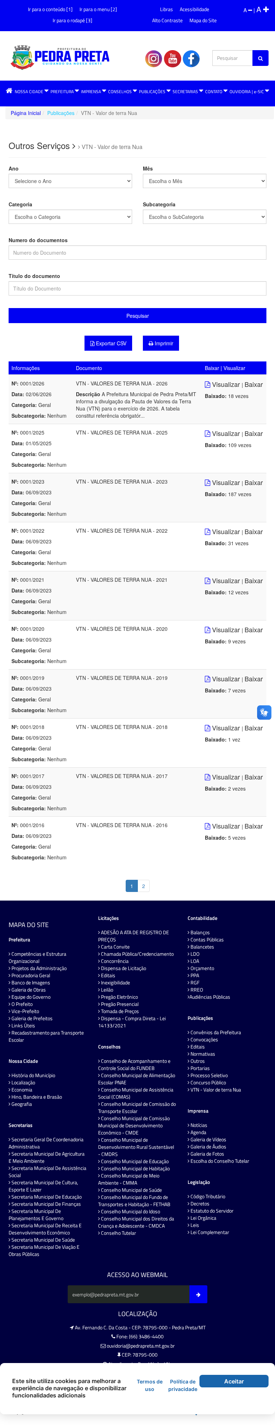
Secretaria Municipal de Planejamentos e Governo (36, 1215)
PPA (194, 975)
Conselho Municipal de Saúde (131, 1190)
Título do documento (34, 275)
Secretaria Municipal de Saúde (42, 1239)
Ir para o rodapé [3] (72, 20)
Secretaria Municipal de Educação (46, 1196)
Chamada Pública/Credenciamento (137, 954)
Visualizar (226, 384)
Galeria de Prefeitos (31, 1018)
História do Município (32, 1075)
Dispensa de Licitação (123, 968)
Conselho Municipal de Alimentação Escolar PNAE (136, 1079)
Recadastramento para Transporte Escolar (46, 1036)
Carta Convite (115, 946)
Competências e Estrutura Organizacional (37, 957)
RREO (196, 989)
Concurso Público (207, 1082)
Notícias (198, 1125)
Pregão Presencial (119, 1004)
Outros (197, 1061)
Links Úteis (22, 1025)
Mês (148, 168)
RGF (194, 982)
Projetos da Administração (38, 968)
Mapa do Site (203, 20)
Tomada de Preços (119, 1011)
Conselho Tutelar (118, 1233)
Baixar (254, 384)
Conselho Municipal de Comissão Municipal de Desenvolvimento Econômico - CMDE (134, 1125)
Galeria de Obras (28, 989)
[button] (9, 91)
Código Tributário (207, 1196)
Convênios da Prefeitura (215, 1032)
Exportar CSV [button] (110, 343)
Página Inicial (26, 112)
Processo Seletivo (208, 1075)
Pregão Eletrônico (119, 997)
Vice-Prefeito (24, 1011)
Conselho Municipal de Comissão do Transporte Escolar (137, 1107)
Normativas (202, 1053)
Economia (21, 1089)
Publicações (60, 112)
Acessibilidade (194, 9)
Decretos (199, 1203)
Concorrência (114, 961)
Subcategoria (159, 204)
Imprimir (163, 343)
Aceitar (234, 1381)
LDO (194, 954)
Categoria (20, 204)
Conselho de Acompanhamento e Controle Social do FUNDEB (134, 1064)
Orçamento (201, 968)
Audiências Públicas (209, 997)
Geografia (21, 1104)
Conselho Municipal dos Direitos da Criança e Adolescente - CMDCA (136, 1222)
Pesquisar (137, 315)
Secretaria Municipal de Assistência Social (47, 1172)
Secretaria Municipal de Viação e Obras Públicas (44, 1250)
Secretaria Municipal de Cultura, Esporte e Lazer (43, 1186)
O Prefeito (21, 1004)
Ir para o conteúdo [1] (50, 9)
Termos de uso (150, 1385)
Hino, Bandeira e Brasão (36, 1096)
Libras (166, 9)
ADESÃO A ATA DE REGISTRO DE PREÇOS (133, 936)
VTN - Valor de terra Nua (215, 1089)
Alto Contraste (167, 20)
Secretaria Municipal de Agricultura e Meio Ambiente (47, 1157)
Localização (22, 1082)
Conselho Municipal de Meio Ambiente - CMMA (128, 1179)
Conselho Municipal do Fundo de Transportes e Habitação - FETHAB (134, 1201)
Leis (194, 1225)
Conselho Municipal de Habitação (135, 1168)
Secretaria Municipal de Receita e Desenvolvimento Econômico (45, 1229)
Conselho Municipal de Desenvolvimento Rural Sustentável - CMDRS (136, 1147)
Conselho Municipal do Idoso (130, 1211)
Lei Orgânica (202, 1218)
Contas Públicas (206, 939)
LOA (194, 961)
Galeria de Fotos (206, 1153)
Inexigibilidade (115, 982)
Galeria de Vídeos (207, 1139)
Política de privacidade (182, 1385)
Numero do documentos (38, 240)
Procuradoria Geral (30, 975)
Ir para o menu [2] (98, 9)
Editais (107, 975)
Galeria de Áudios (207, 1146)
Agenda (197, 1132)
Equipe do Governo (30, 997)
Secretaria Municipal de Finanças (45, 1204)
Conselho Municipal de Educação (134, 1161)
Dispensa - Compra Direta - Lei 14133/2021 (132, 1022)
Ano (14, 168)
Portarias (199, 1068)
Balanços (199, 932)
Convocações (203, 1039)
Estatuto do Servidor (211, 1210)
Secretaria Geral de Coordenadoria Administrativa (46, 1143)
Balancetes (201, 946)
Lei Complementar (209, 1232)
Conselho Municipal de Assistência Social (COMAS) (135, 1093)
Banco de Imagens (30, 982)
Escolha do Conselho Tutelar (219, 1161)
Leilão (106, 989)
